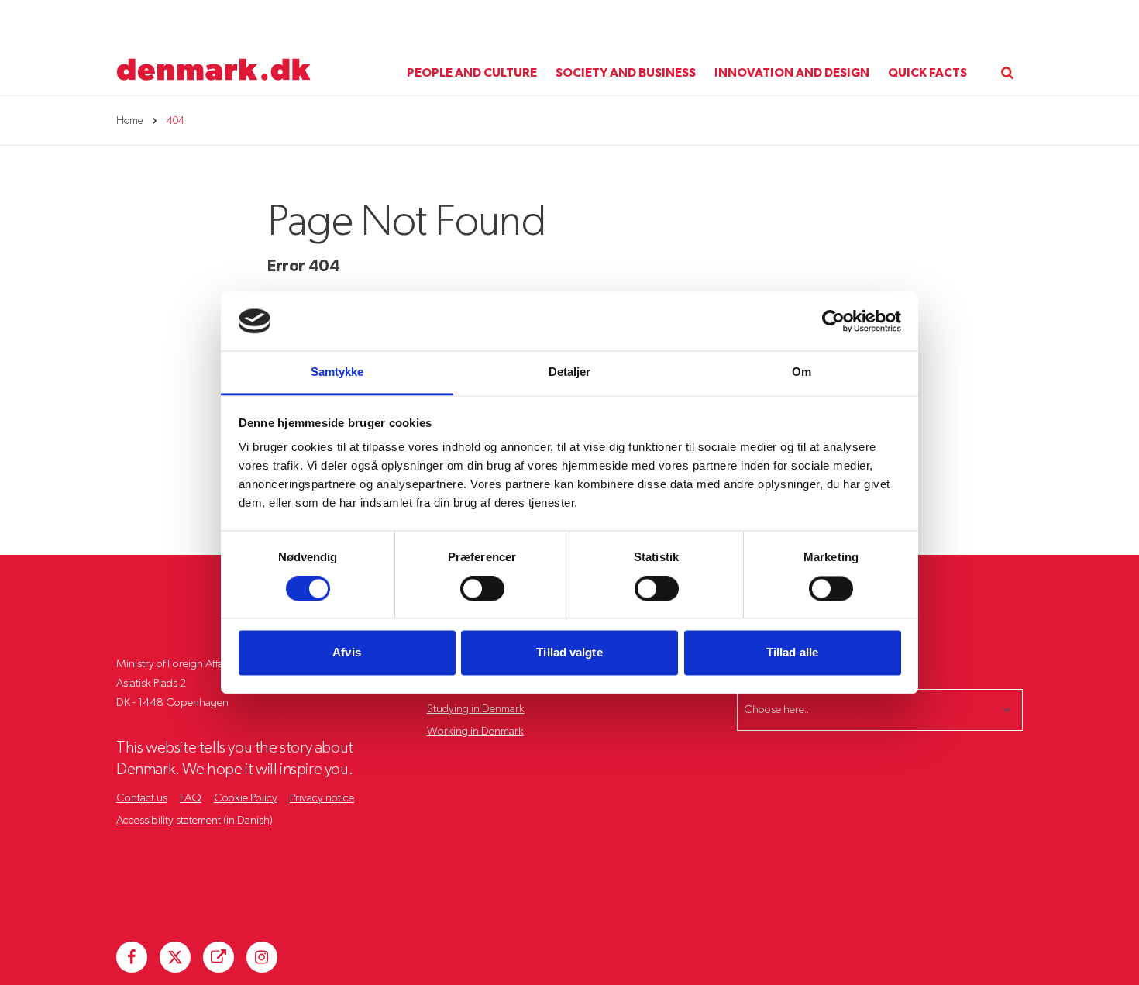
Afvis (346, 653)
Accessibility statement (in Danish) (194, 820)
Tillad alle (792, 653)
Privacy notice (322, 798)
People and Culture (472, 73)
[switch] (482, 588)
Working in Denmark (475, 731)
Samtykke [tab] (337, 372)
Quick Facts (927, 73)
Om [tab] (801, 372)
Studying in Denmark (476, 709)
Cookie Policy (245, 798)
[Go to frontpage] (213, 48)
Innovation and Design (791, 73)
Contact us (141, 798)
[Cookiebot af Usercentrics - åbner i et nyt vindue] (833, 320)
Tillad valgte (569, 653)
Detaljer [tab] (570, 372)
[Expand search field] (1007, 58)
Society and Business (626, 73)
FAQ (190, 798)
